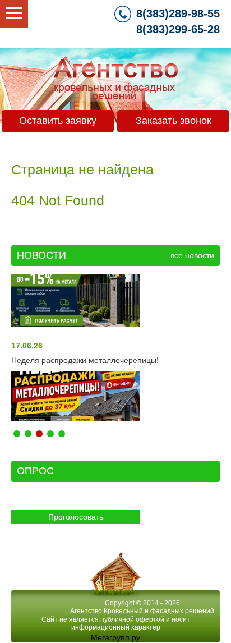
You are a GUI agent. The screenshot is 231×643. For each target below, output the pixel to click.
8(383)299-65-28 (178, 29)
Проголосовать (75, 516)
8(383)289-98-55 (178, 13)
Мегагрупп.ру (115, 637)
